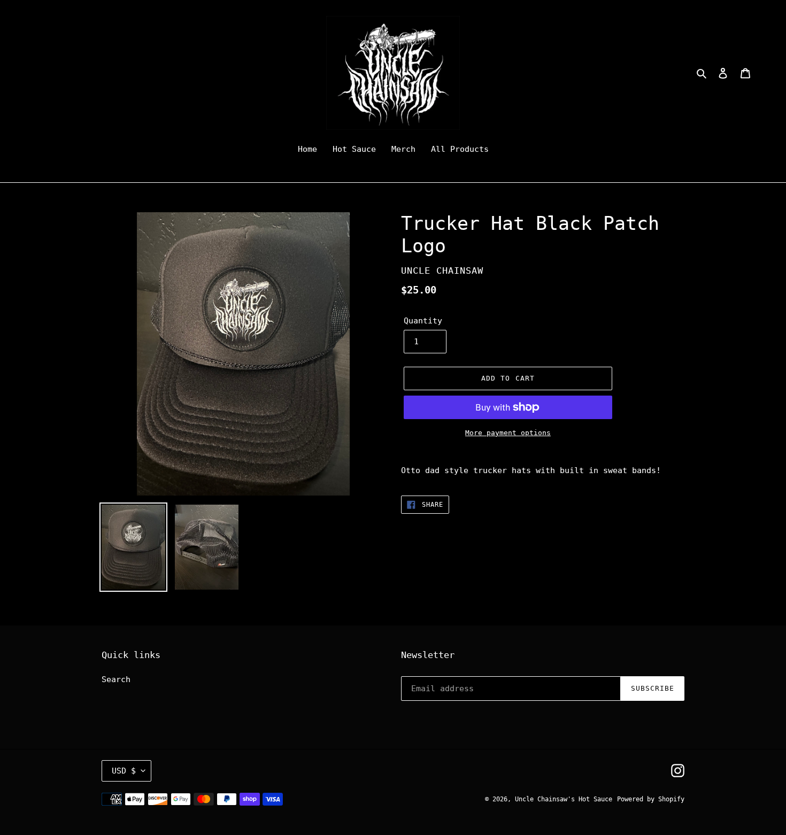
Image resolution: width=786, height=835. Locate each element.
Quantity (423, 321)
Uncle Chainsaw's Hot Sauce (563, 799)
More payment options (508, 433)
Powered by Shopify (650, 799)
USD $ (124, 771)
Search (116, 679)
